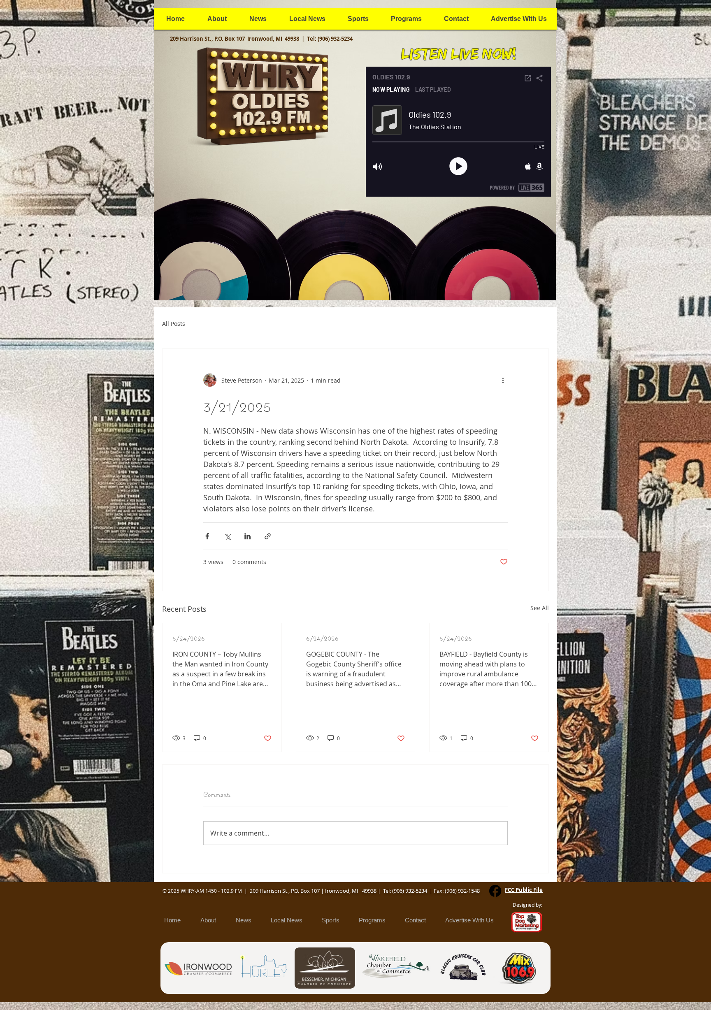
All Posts (173, 323)
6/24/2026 (188, 638)
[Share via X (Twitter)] (227, 536)
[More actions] (503, 380)
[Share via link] (268, 536)
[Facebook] (495, 891)
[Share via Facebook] (207, 536)
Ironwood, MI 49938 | (277, 38)
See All (539, 608)
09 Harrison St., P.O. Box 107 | (289, 890)
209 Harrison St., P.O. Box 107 (208, 38)
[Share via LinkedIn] (247, 536)
